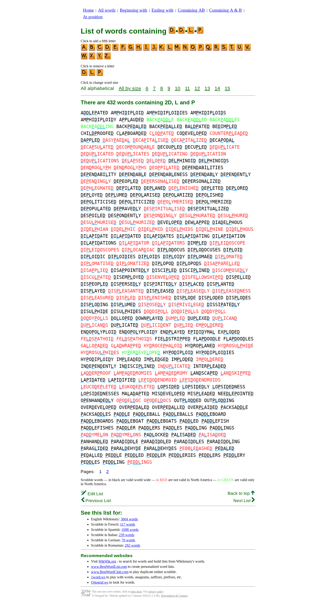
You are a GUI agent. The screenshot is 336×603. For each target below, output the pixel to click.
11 (187, 88)
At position (93, 16)
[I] (147, 50)
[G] (131, 50)
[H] (139, 50)
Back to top (239, 493)
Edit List (94, 493)
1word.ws (98, 577)
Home (88, 10)
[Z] (108, 58)
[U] (240, 50)
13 (207, 88)
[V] (248, 50)
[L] (170, 50)
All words (106, 10)
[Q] (209, 50)
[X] (92, 58)
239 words (126, 535)
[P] (201, 50)
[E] (116, 50)
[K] (162, 50)
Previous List (97, 500)
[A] (84, 50)
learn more (136, 591)
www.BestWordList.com (109, 567)
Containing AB (191, 10)
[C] (100, 50)
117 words (127, 524)
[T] (232, 50)
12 (197, 88)
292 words (132, 545)
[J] (154, 50)
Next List (242, 500)
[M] (178, 50)
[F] (123, 50)
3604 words (129, 519)
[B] (92, 50)
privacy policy (155, 591)
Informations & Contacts (174, 595)
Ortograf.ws (99, 582)
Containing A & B (225, 10)
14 (217, 88)
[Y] (100, 58)
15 (227, 88)
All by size (130, 88)
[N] (185, 50)
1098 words (130, 530)
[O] (193, 50)
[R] (217, 50)
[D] (108, 50)
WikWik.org (107, 561)
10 (177, 88)
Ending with (162, 10)
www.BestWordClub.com (109, 572)
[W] (84, 58)
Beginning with (133, 10)
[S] (224, 50)
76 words (128, 540)
